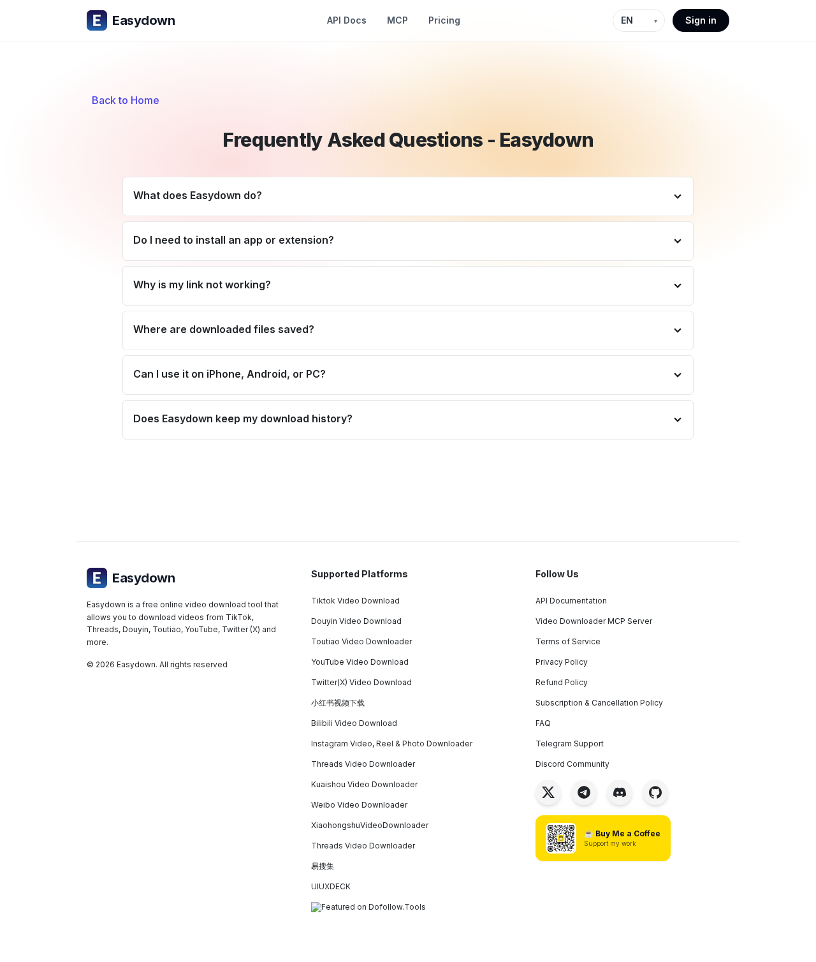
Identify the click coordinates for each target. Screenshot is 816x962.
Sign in (701, 20)
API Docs (347, 20)
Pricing (444, 20)
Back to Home (125, 100)
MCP (397, 20)
